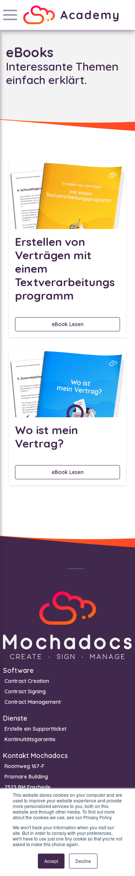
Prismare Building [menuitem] (26, 776)
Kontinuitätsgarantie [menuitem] (30, 739)
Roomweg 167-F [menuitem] (24, 766)
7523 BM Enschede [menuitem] (27, 787)
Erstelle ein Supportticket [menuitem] (35, 728)
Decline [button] (83, 861)
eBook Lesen (68, 324)
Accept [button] (51, 861)
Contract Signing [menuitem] (25, 691)
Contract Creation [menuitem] (26, 681)
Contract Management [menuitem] (32, 702)
